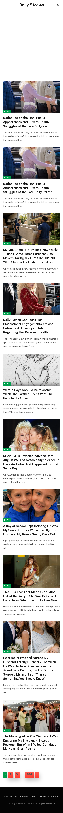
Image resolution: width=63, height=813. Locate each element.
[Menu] (5, 5)
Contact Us (10, 796)
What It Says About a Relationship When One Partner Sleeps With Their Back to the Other (29, 394)
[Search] (58, 5)
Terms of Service (49, 796)
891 (29, 774)
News (7, 112)
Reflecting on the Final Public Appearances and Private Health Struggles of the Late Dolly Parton (27, 122)
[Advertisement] (31, 44)
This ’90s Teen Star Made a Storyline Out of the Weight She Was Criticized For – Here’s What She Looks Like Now (30, 596)
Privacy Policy (28, 796)
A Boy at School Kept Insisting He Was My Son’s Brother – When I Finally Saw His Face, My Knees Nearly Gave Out (30, 530)
